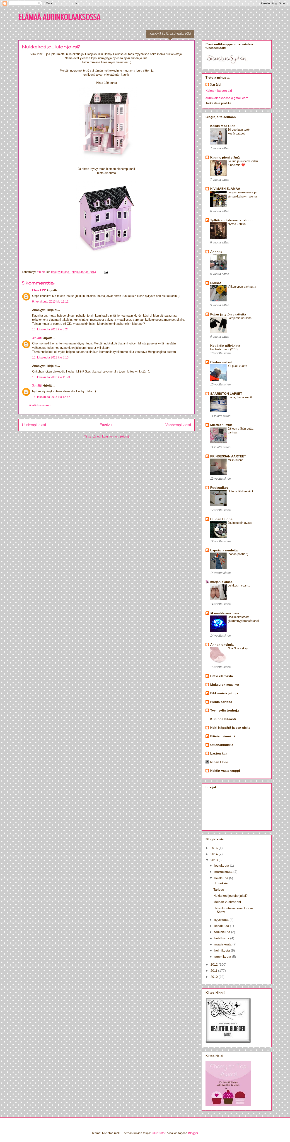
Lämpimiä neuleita (239, 318)
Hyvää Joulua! (237, 224)
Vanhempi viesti (178, 425)
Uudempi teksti (34, 425)
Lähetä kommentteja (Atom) (110, 436)
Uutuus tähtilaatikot (240, 491)
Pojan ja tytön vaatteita (228, 314)
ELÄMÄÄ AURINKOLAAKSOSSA (59, 17)
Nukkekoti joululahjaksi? (230, 895)
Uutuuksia (220, 883)
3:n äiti (37, 338)
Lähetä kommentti (39, 405)
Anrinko (216, 251)
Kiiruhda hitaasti (223, 719)
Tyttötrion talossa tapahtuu (231, 220)
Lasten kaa (218, 753)
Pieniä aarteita (221, 702)
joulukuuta (222, 865)
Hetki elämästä (221, 676)
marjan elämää (221, 582)
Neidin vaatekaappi (225, 770)
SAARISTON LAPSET (226, 393)
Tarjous (218, 889)
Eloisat (215, 283)
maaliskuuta (223, 944)
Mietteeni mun (221, 425)
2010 (214, 977)
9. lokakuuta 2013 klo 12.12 (50, 301)
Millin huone (235, 460)
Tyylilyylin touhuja (224, 710)
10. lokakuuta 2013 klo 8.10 (50, 357)
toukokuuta (222, 932)
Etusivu (106, 425)
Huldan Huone (221, 519)
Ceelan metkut (221, 362)
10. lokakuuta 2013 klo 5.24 (50, 329)
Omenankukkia (221, 745)
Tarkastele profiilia (218, 103)
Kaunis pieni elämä (225, 157)
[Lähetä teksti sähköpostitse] (106, 272)
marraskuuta (223, 871)
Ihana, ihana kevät (240, 397)
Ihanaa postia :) (238, 554)
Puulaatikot (219, 487)
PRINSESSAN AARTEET (228, 456)
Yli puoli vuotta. (238, 366)
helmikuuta (222, 950)
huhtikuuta (222, 938)
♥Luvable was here (224, 613)
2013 (214, 860)
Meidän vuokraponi (227, 902)
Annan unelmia (222, 644)
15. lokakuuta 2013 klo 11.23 (51, 377)
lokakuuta (221, 878)
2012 (214, 964)
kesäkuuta (222, 926)
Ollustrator (158, 1133)
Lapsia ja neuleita (224, 550)
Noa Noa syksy (238, 648)
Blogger (193, 1133)
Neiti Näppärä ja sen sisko (230, 727)
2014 (214, 854)
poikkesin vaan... (239, 585)
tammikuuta (223, 956)
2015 (214, 848)
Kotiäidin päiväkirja (225, 345)
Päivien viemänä (222, 736)
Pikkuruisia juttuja (224, 693)
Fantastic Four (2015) (224, 349)
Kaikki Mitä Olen (222, 126)
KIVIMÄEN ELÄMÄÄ (225, 188)
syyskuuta (222, 919)
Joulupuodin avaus (240, 522)
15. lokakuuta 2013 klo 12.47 (51, 397)
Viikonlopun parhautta (242, 286)
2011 (214, 970)
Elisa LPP (39, 290)
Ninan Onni (219, 762)
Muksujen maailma (224, 684)
